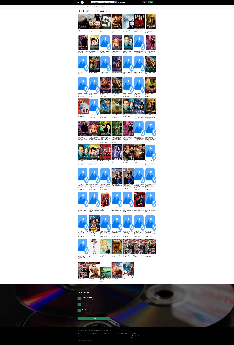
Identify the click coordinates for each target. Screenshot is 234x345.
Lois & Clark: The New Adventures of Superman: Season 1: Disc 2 (105, 233)
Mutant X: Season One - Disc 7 (150, 52)
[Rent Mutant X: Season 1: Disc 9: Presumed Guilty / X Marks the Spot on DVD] (139, 128)
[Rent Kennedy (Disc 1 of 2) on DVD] (128, 246)
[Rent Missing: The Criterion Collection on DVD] (105, 270)
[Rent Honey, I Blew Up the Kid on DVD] (94, 246)
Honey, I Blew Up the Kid (93, 255)
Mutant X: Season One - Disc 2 (116, 52)
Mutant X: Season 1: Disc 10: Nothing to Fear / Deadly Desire (82, 138)
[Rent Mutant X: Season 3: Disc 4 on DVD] (83, 64)
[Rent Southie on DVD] (117, 152)
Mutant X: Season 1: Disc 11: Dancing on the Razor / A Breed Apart (150, 138)
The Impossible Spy (116, 255)
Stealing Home (103, 255)
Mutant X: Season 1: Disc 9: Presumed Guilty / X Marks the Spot (139, 138)
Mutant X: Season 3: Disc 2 (138, 73)
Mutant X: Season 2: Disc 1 (150, 73)
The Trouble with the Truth (116, 30)
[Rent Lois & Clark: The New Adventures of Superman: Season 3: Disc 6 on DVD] (150, 152)
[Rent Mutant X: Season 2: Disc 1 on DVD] (150, 64)
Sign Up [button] (150, 2)
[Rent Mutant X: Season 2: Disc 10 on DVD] (94, 106)
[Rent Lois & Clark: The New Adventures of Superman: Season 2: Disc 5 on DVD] (83, 223)
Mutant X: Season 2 (116, 93)
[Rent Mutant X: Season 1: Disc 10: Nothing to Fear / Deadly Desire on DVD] (83, 128)
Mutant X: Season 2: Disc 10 (93, 115)
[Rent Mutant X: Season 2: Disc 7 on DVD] (150, 85)
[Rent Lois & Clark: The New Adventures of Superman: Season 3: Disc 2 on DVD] (139, 176)
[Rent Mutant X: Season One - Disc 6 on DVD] (117, 64)
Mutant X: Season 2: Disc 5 (116, 115)
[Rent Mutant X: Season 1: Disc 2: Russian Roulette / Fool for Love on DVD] (94, 128)
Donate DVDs (134, 333)
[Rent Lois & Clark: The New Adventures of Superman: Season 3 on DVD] (128, 176)
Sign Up (93, 318)
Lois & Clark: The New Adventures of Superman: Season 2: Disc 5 (83, 233)
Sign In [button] (144, 2)
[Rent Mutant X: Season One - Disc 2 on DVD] (117, 42)
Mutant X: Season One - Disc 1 (127, 52)
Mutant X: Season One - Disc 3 (93, 52)
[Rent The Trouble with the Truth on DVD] (117, 21)
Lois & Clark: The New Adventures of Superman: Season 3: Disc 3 (94, 186)
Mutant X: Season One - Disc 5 (105, 52)
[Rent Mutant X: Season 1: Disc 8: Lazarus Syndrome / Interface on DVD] (150, 106)
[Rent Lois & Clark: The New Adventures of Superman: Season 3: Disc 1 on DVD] (83, 176)
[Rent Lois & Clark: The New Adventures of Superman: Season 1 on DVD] (94, 223)
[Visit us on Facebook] (131, 337)
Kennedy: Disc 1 (81, 278)
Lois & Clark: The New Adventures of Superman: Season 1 (94, 232)
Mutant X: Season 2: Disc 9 (104, 94)
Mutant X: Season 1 (127, 115)
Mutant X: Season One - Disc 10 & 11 (83, 52)
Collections (103, 7)
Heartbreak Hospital (82, 115)
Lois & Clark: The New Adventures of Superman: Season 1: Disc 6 (128, 233)
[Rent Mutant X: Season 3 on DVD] (94, 64)
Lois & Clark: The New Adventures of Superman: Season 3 (128, 185)
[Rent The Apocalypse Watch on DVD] (139, 152)
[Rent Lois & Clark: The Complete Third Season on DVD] (117, 176)
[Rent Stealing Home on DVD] (105, 246)
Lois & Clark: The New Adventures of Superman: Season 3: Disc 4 (150, 186)
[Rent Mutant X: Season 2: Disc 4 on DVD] (128, 85)
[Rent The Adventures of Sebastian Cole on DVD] (105, 152)
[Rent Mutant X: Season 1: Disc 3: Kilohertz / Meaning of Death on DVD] (94, 152)
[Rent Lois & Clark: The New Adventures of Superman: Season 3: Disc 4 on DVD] (150, 176)
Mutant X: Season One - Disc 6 (117, 73)
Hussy (124, 278)
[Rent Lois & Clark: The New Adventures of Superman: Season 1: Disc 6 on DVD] (128, 223)
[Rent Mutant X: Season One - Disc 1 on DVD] (128, 42)
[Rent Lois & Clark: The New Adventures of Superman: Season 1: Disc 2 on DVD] (105, 223)
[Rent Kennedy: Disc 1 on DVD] (83, 270)
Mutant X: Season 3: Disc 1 (127, 73)
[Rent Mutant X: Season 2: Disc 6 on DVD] (139, 85)
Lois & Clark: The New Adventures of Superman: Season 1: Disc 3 (150, 233)
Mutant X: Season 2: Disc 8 (93, 94)
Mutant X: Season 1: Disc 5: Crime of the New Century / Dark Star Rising (116, 139)
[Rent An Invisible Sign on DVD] (128, 21)
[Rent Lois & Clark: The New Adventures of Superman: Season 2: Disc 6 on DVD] (128, 199)
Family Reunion (115, 278)
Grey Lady (80, 30)
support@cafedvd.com (98, 330)
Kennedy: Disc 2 (149, 255)
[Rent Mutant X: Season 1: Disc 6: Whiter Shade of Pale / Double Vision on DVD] (139, 106)
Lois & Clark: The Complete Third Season (117, 185)
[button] (155, 2)
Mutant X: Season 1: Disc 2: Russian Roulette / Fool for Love (94, 138)
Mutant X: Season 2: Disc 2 (83, 94)
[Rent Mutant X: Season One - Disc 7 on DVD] (150, 42)
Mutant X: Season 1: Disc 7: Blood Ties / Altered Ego (127, 138)
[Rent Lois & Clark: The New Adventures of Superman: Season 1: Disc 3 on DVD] (150, 223)
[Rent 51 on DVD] (105, 21)
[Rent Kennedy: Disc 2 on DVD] (150, 246)
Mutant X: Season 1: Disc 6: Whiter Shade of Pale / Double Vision (139, 116)
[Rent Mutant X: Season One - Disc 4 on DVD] (139, 42)
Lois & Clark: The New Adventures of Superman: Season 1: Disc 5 (83, 256)
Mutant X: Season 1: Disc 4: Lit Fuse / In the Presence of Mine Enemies (105, 139)
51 (100, 30)
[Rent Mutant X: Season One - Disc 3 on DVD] (94, 42)
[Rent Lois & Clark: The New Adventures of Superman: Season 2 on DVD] (139, 199)
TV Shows (89, 7)
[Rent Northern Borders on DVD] (94, 21)
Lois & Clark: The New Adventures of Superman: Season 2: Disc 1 (83, 209)
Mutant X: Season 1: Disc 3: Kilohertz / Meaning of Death (93, 162)
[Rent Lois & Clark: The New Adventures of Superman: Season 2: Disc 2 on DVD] (94, 199)
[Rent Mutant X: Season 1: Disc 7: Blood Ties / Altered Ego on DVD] (128, 128)
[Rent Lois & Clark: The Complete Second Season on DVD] (105, 199)
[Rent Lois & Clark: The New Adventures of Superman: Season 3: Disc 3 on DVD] (94, 176)
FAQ (78, 333)
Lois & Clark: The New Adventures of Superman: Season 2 (139, 209)
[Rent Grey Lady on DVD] (83, 21)
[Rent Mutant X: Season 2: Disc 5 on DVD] (117, 106)
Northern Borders (93, 30)
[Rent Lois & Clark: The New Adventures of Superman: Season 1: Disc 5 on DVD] (83, 246)
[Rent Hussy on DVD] (128, 270)
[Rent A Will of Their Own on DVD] (128, 152)
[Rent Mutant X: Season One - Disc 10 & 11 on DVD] (83, 42)
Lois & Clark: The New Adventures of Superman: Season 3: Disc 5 (105, 186)
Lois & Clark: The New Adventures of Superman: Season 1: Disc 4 (116, 233)
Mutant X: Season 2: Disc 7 (149, 94)
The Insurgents (137, 30)
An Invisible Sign (126, 30)
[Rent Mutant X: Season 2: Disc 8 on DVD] (94, 85)
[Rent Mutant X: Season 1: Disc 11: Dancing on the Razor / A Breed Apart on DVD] (150, 128)
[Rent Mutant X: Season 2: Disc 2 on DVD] (83, 85)
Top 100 (98, 7)
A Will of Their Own (127, 160)
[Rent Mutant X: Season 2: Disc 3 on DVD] (105, 106)
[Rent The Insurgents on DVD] (139, 21)
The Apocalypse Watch (139, 160)
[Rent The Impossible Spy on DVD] (117, 246)
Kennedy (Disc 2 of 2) (140, 255)
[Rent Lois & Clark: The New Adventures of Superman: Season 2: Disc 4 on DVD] (117, 199)
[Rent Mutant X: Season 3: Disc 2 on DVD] (139, 64)
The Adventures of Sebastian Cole (104, 161)
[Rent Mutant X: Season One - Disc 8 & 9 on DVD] (150, 21)
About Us (106, 333)
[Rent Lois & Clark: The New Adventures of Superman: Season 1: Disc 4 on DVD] (117, 223)
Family (93, 7)
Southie (113, 160)
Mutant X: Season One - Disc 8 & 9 (150, 30)
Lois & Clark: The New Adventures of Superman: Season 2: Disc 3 (150, 209)
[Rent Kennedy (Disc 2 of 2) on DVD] (139, 246)
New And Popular (82, 7)
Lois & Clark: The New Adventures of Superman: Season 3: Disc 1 (83, 186)
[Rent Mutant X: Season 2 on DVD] (117, 85)
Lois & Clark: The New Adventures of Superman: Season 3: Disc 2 (139, 186)
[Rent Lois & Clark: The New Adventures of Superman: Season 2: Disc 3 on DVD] (150, 199)
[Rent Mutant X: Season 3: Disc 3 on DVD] (105, 64)
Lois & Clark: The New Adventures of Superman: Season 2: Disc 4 (116, 209)
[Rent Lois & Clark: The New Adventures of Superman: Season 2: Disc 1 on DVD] (83, 199)
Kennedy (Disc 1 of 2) (129, 255)
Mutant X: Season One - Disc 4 (138, 52)
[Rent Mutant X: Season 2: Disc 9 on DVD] (105, 85)
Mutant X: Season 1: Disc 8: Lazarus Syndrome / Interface (150, 116)
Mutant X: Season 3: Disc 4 (82, 73)
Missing (92, 278)
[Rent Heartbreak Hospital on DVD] (83, 106)
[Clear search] (113, 2)
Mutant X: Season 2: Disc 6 (138, 94)
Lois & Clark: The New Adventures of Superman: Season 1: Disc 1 (139, 233)
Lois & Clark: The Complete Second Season (104, 209)
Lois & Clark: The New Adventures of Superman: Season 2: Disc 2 (94, 209)
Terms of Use (94, 333)
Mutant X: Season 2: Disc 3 (104, 115)
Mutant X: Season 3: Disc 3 (104, 73)
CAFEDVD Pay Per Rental (123, 333)
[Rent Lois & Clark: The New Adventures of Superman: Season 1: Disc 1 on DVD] (139, 223)
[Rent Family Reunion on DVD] (117, 270)
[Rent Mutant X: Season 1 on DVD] (128, 106)
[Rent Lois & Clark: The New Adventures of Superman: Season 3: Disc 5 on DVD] (105, 176)
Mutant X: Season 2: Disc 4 (127, 94)
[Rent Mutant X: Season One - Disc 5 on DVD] (105, 42)
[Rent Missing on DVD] (94, 270)
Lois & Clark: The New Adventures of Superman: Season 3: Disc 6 (150, 162)
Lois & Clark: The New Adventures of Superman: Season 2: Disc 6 (128, 209)
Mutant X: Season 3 (93, 72)
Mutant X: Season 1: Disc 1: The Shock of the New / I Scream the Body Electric (83, 162)
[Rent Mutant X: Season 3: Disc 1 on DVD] (128, 64)
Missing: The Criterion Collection (105, 279)
